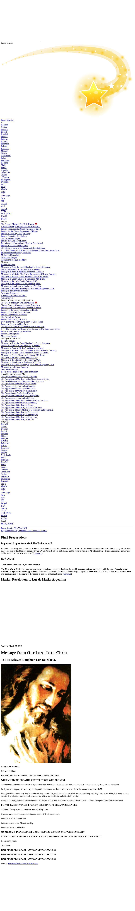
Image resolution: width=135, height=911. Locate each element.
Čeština (4, 127)
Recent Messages (8, 264)
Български (5, 179)
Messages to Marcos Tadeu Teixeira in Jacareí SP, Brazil (24, 276)
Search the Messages (9, 293)
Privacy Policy (7, 523)
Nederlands (6, 156)
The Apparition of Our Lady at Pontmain (18, 388)
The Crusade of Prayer (10, 238)
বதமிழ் (3, 186)
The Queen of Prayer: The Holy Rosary (19, 224)
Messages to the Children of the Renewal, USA (21, 283)
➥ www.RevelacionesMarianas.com (23, 863)
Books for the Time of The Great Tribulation (19, 372)
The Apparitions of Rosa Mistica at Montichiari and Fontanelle (27, 410)
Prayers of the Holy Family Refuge (15, 234)
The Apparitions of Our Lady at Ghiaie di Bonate (21, 407)
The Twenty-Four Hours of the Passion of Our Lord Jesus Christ (30, 250)
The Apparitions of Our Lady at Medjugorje (19, 414)
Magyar (4, 151)
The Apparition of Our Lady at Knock (17, 393)
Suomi (3, 167)
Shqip (3, 165)
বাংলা (2, 184)
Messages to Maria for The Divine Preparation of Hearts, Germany (29, 274)
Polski (3, 158)
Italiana (4, 146)
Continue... (37, 553)
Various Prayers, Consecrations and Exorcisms (20, 226)
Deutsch (4, 129)
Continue (67, 574)
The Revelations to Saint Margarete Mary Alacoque (22, 381)
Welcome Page (7, 298)
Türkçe (4, 175)
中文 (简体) (6, 213)
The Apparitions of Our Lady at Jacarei (17, 419)
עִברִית (3, 211)
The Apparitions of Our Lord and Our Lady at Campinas (24, 400)
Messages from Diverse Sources (14, 291)
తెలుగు (4, 189)
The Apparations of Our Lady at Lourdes (18, 386)
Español (4, 134)
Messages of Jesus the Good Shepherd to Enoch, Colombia (25, 267)
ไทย (3, 198)
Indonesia (5, 144)
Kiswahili (5, 148)
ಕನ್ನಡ (3, 192)
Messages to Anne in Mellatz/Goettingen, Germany (22, 272)
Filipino (4, 136)
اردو (3, 206)
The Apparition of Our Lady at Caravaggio (19, 376)
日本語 (4, 216)
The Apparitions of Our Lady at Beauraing (19, 403)
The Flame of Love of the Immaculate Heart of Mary (23, 248)
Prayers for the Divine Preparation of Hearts (19, 231)
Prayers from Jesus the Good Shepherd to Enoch (21, 229)
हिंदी (2, 201)
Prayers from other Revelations (14, 236)
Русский (5, 182)
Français (4, 139)
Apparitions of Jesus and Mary (13, 260)
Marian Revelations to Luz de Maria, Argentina (20, 269)
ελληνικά (5, 177)
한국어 (4, 219)
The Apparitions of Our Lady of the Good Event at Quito (25, 379)
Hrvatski (4, 141)
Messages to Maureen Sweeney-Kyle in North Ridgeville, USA (27, 288)
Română (4, 163)
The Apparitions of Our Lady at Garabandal (19, 412)
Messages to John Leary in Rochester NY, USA (21, 286)
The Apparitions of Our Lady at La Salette (18, 384)
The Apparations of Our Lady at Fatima (17, 398)
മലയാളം (5, 195)
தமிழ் (3, 483)
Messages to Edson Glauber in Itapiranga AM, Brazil (23, 279)
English (4, 132)
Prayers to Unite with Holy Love (14, 245)
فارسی (4, 208)
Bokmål (4, 125)
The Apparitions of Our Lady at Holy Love (19, 417)
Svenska (4, 170)
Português (5, 160)
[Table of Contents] (21, 623)
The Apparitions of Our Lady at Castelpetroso (20, 395)
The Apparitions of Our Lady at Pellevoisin (19, 391)
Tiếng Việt (5, 172)
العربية (4, 203)
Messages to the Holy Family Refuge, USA (19, 281)
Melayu (4, 153)
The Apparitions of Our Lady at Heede (17, 405)
